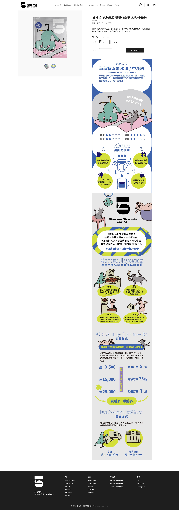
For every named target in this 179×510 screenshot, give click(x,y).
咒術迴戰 (58, 5)
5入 (104, 42)
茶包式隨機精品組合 (116, 481)
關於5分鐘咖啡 (70, 481)
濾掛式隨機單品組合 (116, 484)
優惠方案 (68, 487)
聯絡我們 (68, 496)
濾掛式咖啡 (92, 481)
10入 (116, 42)
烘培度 (109, 5)
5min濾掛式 (89, 5)
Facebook (140, 484)
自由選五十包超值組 (116, 487)
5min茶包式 (100, 5)
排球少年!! (67, 5)
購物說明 (68, 489)
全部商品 (91, 493)
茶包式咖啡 (92, 484)
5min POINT (69, 484)
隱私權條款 (68, 493)
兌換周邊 (117, 5)
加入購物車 (135, 50)
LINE (139, 481)
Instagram (141, 487)
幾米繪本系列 (78, 5)
